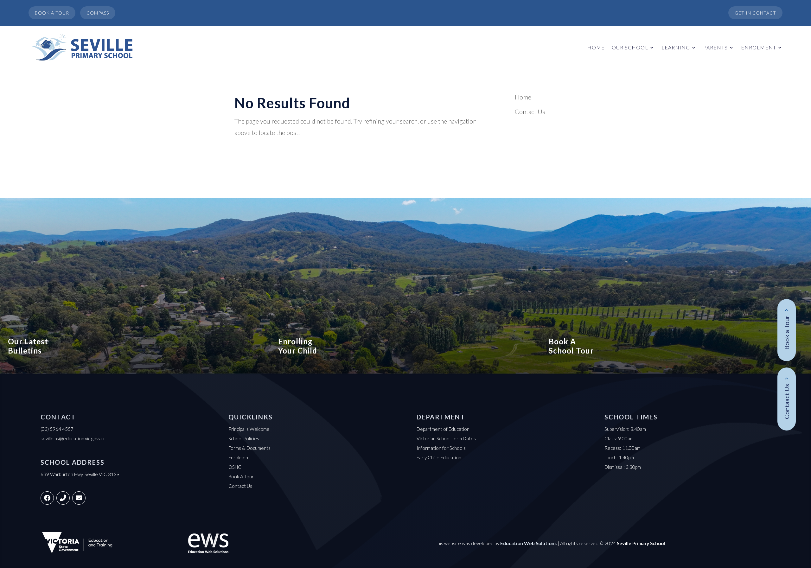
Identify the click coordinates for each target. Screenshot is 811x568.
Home (596, 47)
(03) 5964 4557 (57, 429)
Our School (630, 47)
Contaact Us (786, 401)
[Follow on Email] (79, 498)
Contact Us (530, 111)
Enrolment (758, 47)
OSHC (234, 467)
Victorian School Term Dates (446, 438)
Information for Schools (441, 448)
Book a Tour (786, 333)
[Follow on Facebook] (47, 498)
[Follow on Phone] (63, 498)
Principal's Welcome (249, 429)
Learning (675, 47)
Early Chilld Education (439, 457)
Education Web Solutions (528, 543)
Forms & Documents (249, 448)
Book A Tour (241, 476)
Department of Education (443, 429)
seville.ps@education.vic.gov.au (72, 438)
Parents (715, 47)
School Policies (243, 438)
